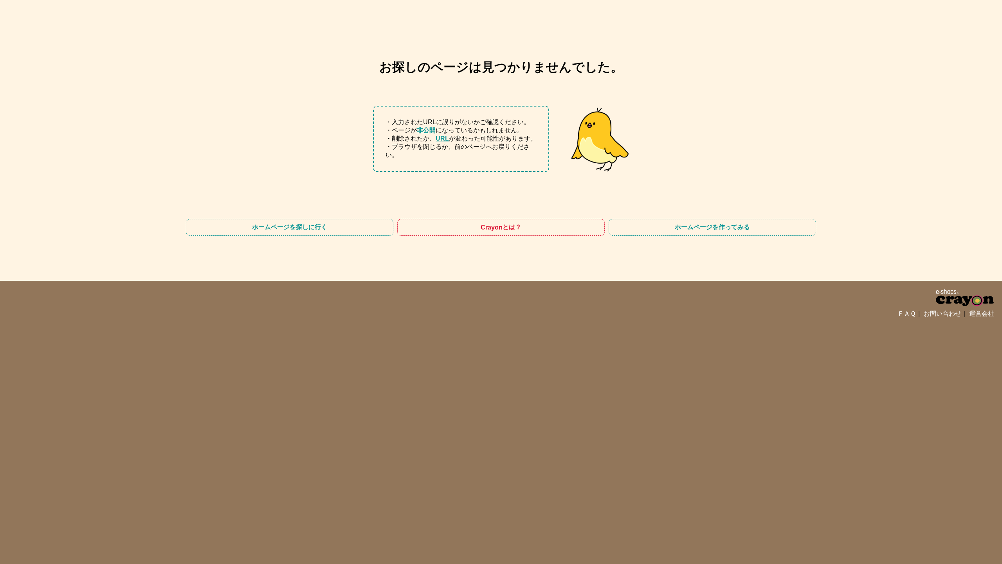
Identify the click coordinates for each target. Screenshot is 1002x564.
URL (442, 138)
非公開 (426, 130)
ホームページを (289, 227)
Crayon (501, 227)
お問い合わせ (942, 313)
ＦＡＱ (906, 313)
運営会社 (981, 313)
